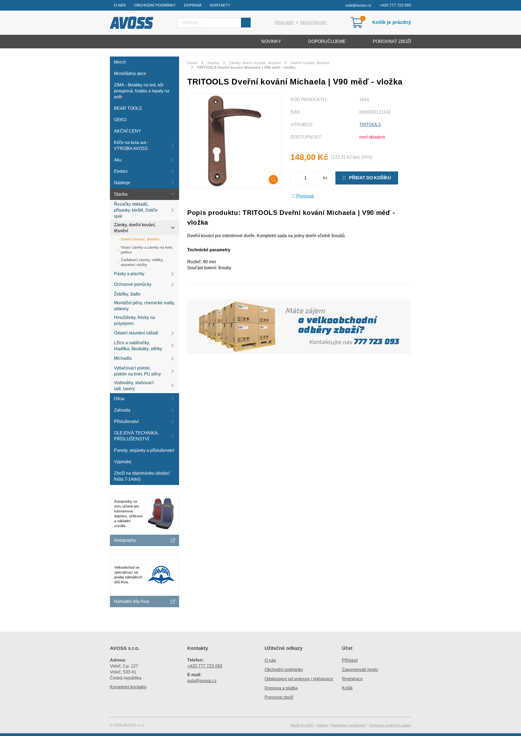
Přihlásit (284, 22)
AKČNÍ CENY (127, 131)
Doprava (193, 5)
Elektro (121, 171)
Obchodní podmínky (155, 5)
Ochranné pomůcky (132, 284)
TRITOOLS (370, 124)
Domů (192, 63)
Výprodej (122, 461)
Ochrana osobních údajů (390, 725)
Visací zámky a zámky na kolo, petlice (147, 249)
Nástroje (122, 182)
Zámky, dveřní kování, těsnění (135, 228)
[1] (246, 22)
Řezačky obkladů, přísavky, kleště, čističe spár (136, 210)
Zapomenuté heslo (360, 669)
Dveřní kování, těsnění (140, 239)
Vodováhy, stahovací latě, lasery (134, 385)
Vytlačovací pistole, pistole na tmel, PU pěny (137, 371)
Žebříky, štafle (127, 294)
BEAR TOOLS (128, 108)
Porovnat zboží (392, 41)
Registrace (352, 679)
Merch (120, 62)
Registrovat (313, 22)
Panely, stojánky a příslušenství (144, 450)
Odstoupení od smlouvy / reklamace (299, 679)
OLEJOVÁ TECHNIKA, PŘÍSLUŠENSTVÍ (136, 436)
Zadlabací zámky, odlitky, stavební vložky (142, 262)
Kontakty (220, 5)
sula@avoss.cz (358, 5)
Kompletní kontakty (128, 687)
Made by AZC (302, 725)
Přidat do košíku (368, 178)
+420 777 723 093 (395, 5)
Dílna (119, 398)
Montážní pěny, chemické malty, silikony (144, 305)
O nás (120, 5)
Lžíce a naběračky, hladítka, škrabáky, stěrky (138, 345)
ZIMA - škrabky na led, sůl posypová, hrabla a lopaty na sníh (141, 91)
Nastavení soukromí (348, 725)
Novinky (271, 41)
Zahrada (122, 410)
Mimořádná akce (130, 73)
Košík (347, 688)
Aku (118, 160)
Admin (322, 725)
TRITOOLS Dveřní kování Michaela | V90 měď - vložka (246, 67)
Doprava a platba (281, 688)
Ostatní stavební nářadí (136, 333)
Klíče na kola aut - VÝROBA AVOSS (131, 145)
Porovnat (304, 196)
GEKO (120, 119)
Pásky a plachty (129, 273)
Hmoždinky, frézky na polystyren (134, 320)
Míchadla (123, 358)
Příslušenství (126, 421)
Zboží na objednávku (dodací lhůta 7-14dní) (142, 476)
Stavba (121, 194)
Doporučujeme (327, 41)
